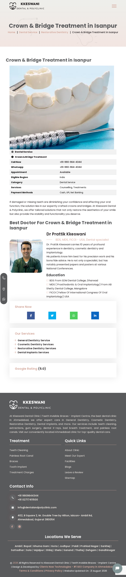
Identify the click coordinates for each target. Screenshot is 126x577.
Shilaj (49, 550)
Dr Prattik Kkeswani (66, 234)
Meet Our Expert (75, 456)
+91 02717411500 (28, 499)
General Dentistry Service (34, 340)
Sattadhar (17, 550)
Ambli (18, 546)
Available (65, 172)
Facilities (70, 461)
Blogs (68, 467)
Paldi (75, 546)
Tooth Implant (18, 467)
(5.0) (42, 368)
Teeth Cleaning (19, 450)
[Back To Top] (117, 558)
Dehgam (91, 550)
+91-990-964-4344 (71, 162)
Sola (29, 550)
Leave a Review (74, 472)
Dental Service (28, 32)
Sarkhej (105, 546)
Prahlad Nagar (89, 546)
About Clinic (72, 450)
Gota (54, 546)
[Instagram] (19, 526)
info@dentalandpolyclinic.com (37, 507)
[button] (114, 6)
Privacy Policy (53, 570)
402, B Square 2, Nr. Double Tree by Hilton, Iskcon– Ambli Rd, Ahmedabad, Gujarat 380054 (55, 517)
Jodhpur (64, 546)
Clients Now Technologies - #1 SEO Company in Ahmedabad (76, 566)
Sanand (68, 550)
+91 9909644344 (28, 495)
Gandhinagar (106, 550)
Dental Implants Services (33, 352)
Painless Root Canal (21, 456)
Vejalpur (38, 550)
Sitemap (70, 478)
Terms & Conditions (31, 570)
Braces (14, 461)
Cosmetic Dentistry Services (36, 344)
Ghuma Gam (41, 546)
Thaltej (79, 550)
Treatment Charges (22, 472)
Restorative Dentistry (54, 32)
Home (11, 32)
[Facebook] (12, 526)
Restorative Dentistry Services (37, 348)
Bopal (27, 546)
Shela (58, 550)
